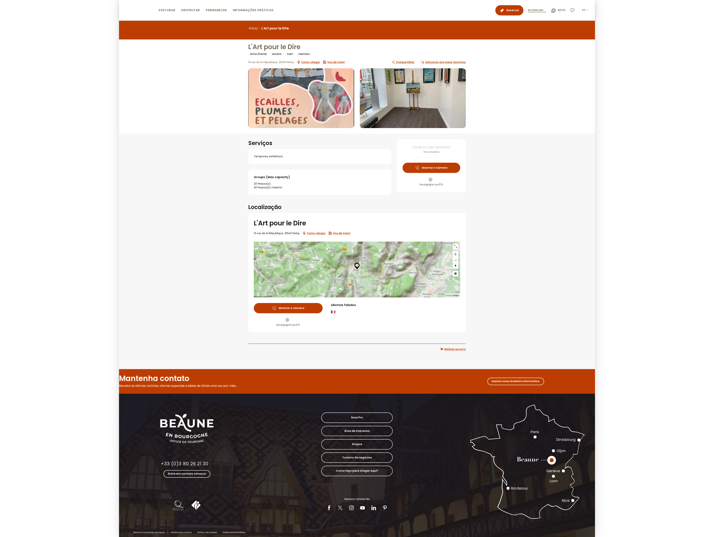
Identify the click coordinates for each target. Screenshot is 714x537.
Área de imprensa (357, 431)
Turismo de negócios (357, 457)
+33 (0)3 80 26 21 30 (184, 463)
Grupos (357, 444)
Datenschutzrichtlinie (234, 532)
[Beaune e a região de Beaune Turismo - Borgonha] (138, 10)
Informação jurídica (181, 532)
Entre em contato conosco (187, 474)
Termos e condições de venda (149, 532)
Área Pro (357, 417)
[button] (585, 10)
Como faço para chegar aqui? (357, 471)
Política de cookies (207, 532)
